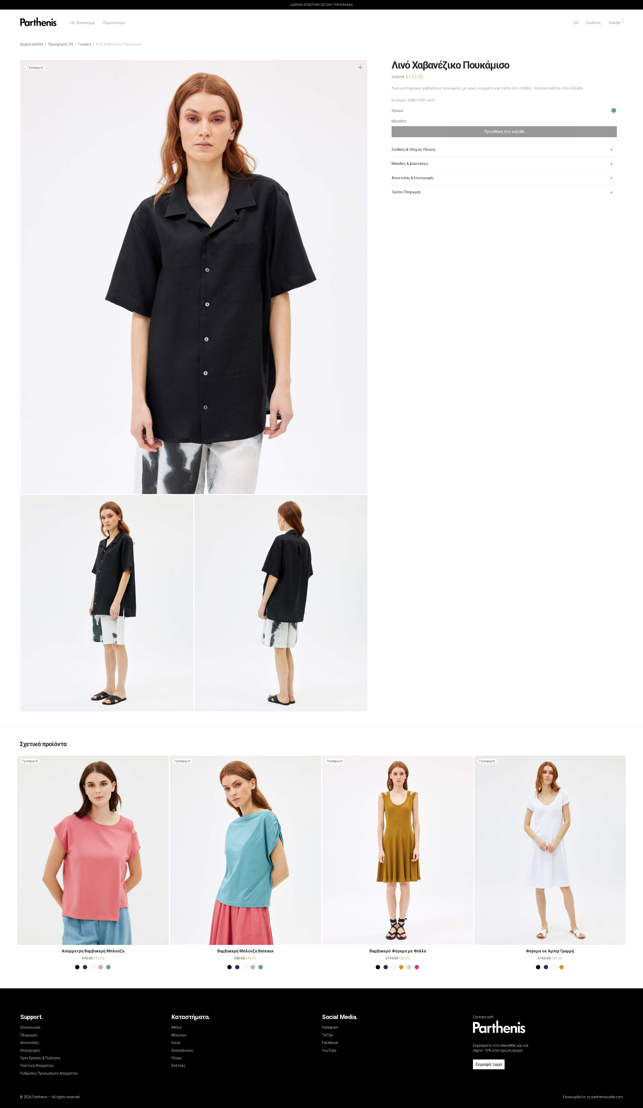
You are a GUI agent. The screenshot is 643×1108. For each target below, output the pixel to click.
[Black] (77, 967)
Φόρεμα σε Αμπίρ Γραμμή (550, 951)
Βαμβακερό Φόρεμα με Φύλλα (397, 951)
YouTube (329, 1050)
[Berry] (417, 967)
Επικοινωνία (30, 1027)
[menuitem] (576, 23)
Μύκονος (179, 1035)
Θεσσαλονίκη (182, 1050)
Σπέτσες (178, 1066)
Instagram (330, 1027)
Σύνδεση (593, 23)
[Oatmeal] (409, 967)
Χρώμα (397, 111)
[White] (93, 967)
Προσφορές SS (60, 44)
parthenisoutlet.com (607, 1097)
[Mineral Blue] (108, 967)
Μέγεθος (399, 121)
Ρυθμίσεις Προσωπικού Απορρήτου (49, 1073)
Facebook (330, 1043)
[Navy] (85, 967)
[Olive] (401, 967)
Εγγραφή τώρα (488, 1064)
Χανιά (175, 1043)
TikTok (327, 1035)
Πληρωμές (29, 1035)
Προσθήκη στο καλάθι (504, 131)
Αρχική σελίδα (31, 44)
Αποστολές (29, 1043)
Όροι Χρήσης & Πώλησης (40, 1058)
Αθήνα (176, 1027)
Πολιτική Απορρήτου (37, 1066)
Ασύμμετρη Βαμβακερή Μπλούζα (93, 951)
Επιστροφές (30, 1050)
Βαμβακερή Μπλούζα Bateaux (245, 951)
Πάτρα (176, 1058)
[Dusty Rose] (100, 967)
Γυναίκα (84, 44)
